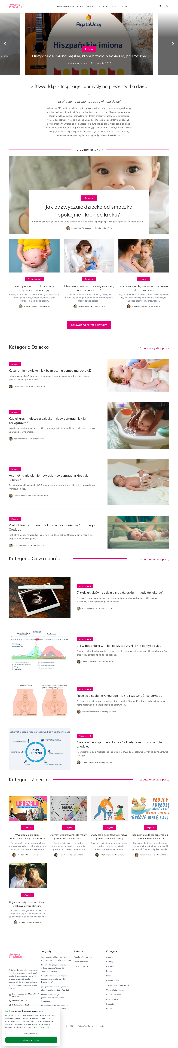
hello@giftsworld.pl (20, 1005)
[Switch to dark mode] (166, 6)
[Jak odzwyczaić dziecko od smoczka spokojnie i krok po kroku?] (89, 195)
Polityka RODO (69, 1026)
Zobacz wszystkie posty (154, 348)
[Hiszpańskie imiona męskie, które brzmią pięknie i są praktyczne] (89, 44)
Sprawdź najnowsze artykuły (89, 324)
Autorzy (78, 951)
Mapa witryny (101, 1026)
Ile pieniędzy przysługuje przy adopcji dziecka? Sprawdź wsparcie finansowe (53, 968)
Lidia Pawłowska (81, 961)
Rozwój (114, 6)
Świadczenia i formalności (117, 985)
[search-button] (159, 6)
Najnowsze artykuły (65, 6)
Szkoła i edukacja (113, 994)
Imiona (89, 48)
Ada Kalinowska (81, 966)
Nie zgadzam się (31, 1033)
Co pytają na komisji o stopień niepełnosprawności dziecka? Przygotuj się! (54, 979)
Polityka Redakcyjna (85, 1026)
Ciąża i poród (102, 6)
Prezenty (110, 966)
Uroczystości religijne (115, 990)
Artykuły (46, 951)
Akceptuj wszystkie (31, 1040)
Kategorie (112, 951)
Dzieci (108, 976)
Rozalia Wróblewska (83, 957)
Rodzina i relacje (113, 980)
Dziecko (80, 6)
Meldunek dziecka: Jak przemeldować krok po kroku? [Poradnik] (54, 997)
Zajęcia (90, 6)
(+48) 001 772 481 (20, 1000)
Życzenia (124, 6)
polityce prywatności (41, 1027)
